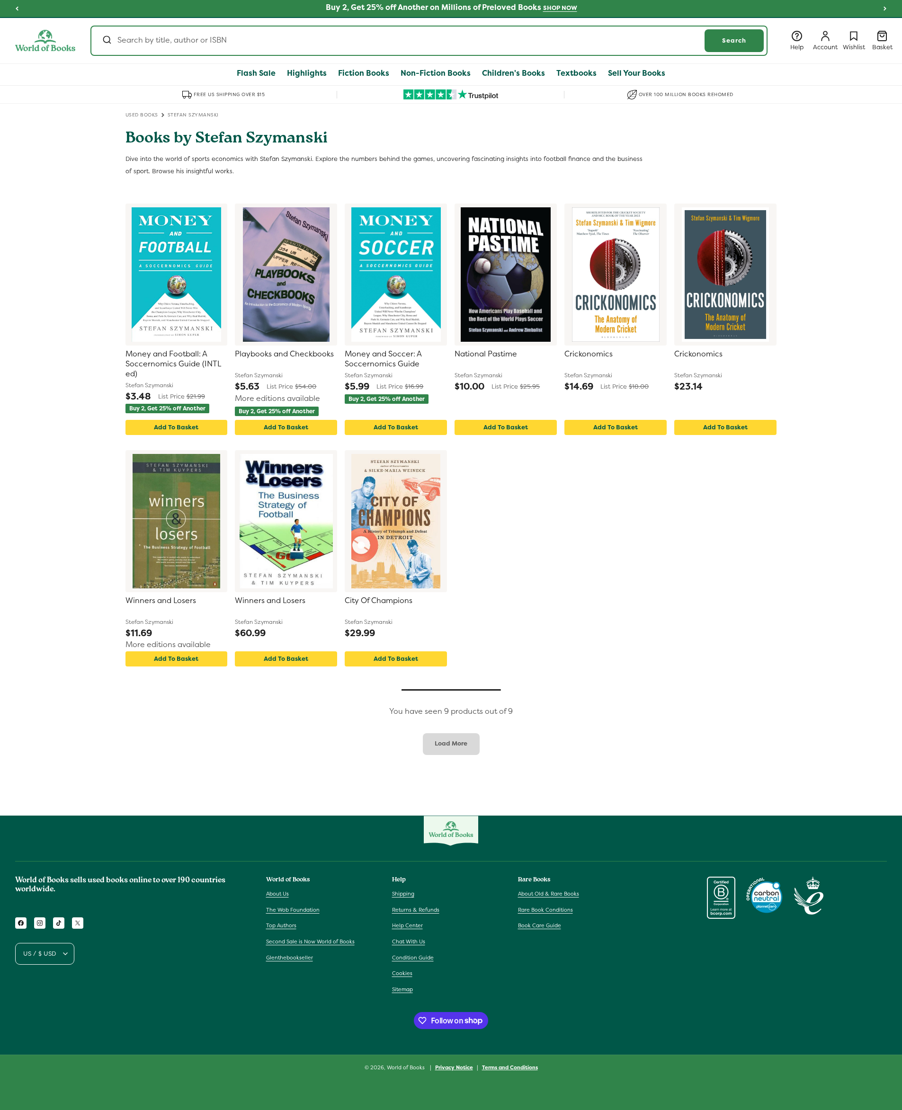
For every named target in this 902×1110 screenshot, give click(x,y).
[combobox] (429, 41)
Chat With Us (408, 941)
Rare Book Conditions (545, 910)
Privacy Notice (454, 1067)
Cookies (402, 973)
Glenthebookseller (289, 957)
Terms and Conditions (510, 1067)
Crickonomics (588, 354)
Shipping (403, 894)
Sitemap (402, 989)
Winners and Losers (160, 600)
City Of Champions (378, 600)
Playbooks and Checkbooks (284, 354)
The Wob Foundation (293, 910)
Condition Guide (413, 957)
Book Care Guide (539, 926)
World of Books (406, 1067)
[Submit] (106, 40)
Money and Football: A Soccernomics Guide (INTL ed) (173, 364)
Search (734, 40)
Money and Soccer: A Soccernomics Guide (383, 359)
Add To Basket (176, 427)
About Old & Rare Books (548, 894)
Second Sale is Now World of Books (310, 941)
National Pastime (486, 354)
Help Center (407, 926)
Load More (451, 743)
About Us (277, 894)
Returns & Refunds (415, 910)
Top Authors (281, 926)
